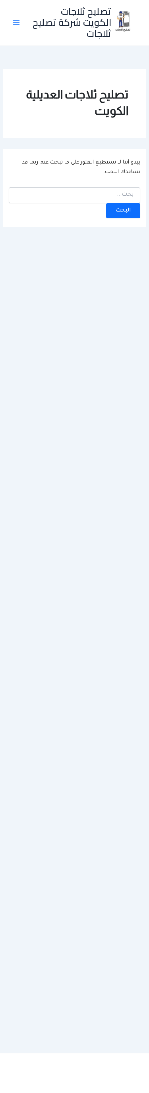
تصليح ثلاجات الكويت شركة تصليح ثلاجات (72, 22)
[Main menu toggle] (16, 22)
